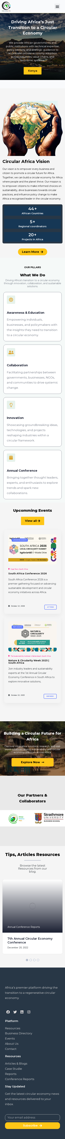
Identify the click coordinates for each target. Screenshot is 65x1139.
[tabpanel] (32, 919)
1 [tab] (27, 960)
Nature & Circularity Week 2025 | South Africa (28, 661)
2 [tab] (30, 960)
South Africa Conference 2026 (27, 573)
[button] (57, 6)
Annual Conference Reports (24, 926)
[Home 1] (32, 549)
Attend (50, 607)
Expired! (50, 696)
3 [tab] (34, 960)
